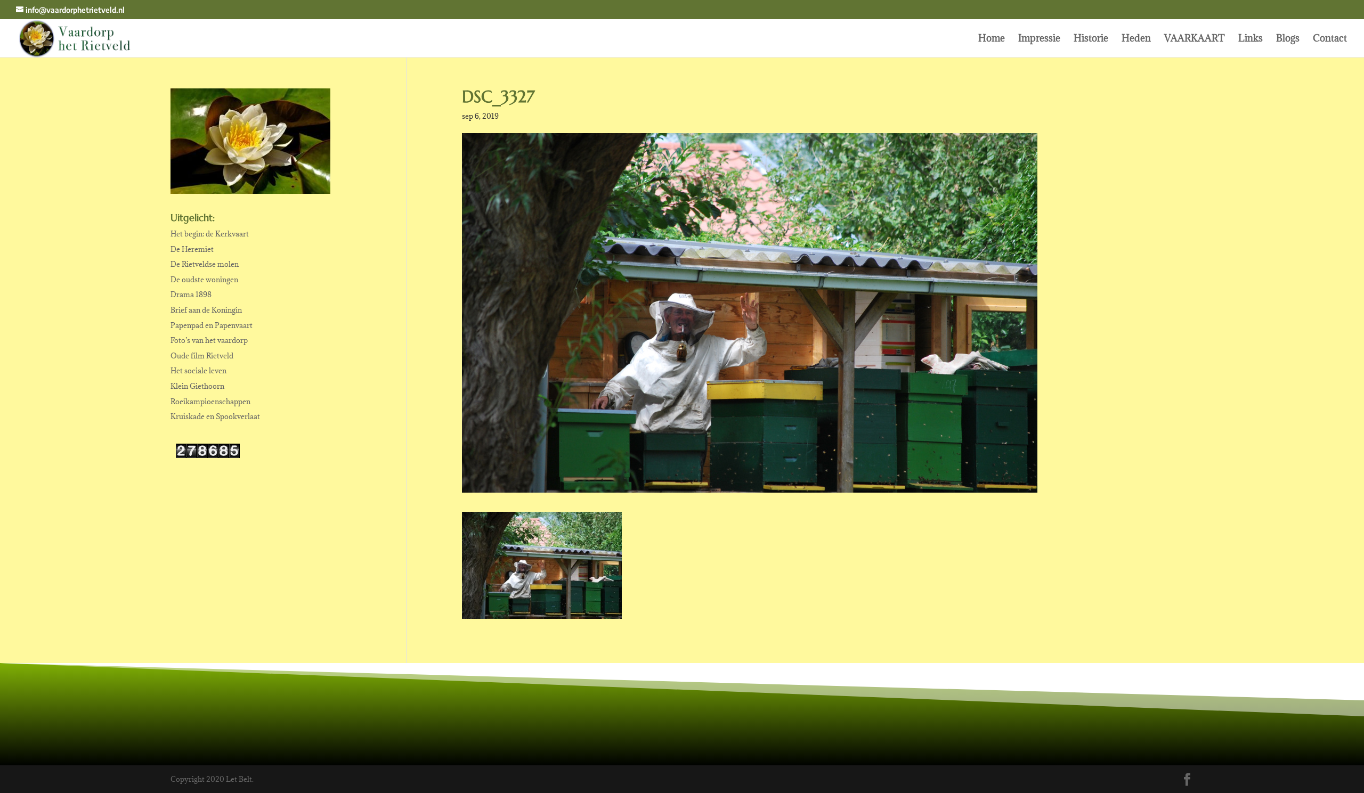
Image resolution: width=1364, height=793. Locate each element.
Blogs (1288, 39)
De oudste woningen (204, 279)
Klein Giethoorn (197, 386)
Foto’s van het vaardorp (209, 340)
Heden (1136, 39)
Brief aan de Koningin (206, 310)
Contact (1330, 39)
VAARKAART (1194, 39)
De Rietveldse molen (204, 264)
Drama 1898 (191, 294)
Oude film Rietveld (201, 356)
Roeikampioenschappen (210, 401)
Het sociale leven (198, 370)
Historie (1091, 39)
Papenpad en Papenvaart (211, 325)
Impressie (1039, 39)
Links (1250, 39)
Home (991, 39)
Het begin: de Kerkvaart (209, 234)
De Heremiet (192, 249)
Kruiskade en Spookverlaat (215, 416)
